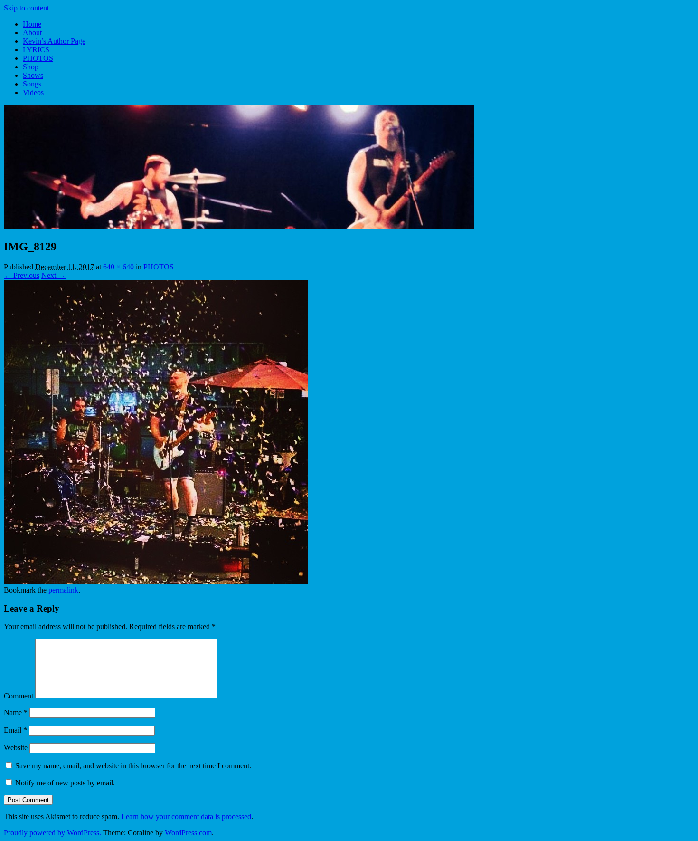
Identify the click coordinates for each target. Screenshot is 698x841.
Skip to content (26, 8)
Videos (33, 92)
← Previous (21, 275)
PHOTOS (38, 58)
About (32, 33)
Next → (53, 275)
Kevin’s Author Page (54, 41)
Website (16, 748)
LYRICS (36, 50)
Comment (18, 696)
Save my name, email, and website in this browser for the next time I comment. (133, 766)
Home (32, 24)
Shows (33, 75)
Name (16, 712)
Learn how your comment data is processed (186, 816)
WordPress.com (188, 833)
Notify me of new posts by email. (65, 783)
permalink (63, 590)
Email (15, 730)
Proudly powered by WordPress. (52, 833)
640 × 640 (118, 267)
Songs (32, 84)
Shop (30, 67)
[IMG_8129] (156, 581)
